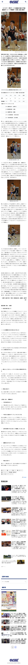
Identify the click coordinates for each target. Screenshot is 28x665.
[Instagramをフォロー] (15, 647)
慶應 (11, 472)
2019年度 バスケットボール (8, 474)
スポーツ (4, 470)
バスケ (15, 470)
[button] (25, 581)
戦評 (15, 472)
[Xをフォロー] (12, 647)
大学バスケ (20, 470)
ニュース (9, 470)
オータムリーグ (5, 472)
